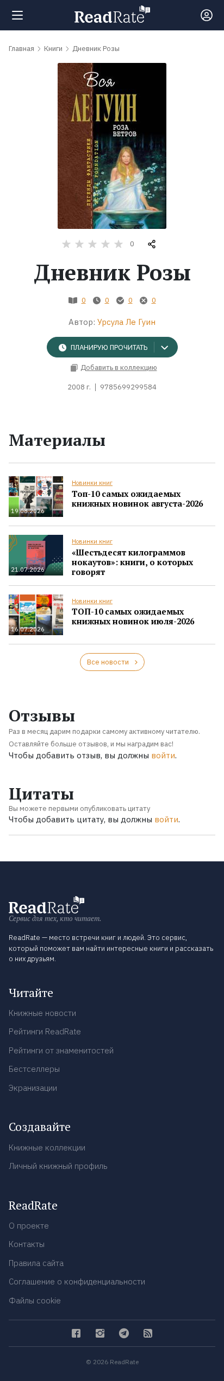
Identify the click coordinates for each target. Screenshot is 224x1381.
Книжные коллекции (47, 1147)
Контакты (27, 1244)
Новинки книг (92, 483)
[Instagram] (100, 1333)
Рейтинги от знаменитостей (61, 1050)
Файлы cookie (35, 1300)
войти (163, 755)
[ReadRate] (112, 14)
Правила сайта (36, 1263)
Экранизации (33, 1088)
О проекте (29, 1225)
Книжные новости (42, 1013)
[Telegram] (124, 1333)
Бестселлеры (34, 1069)
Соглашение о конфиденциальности (77, 1281)
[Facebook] (76, 1333)
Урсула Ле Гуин (126, 322)
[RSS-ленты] (148, 1333)
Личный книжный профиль (58, 1166)
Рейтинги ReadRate (45, 1031)
